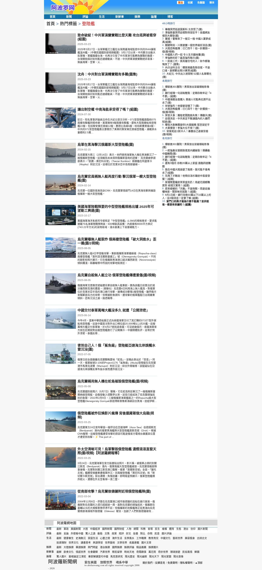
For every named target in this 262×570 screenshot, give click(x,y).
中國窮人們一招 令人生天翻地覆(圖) (185, 54)
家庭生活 (93, 537)
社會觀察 (93, 551)
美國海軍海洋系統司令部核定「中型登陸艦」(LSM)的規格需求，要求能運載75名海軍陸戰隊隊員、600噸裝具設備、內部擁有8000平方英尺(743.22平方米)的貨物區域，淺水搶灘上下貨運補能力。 (117, 224)
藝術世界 (178, 537)
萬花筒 (152, 551)
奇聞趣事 (141, 551)
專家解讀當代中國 (98, 556)
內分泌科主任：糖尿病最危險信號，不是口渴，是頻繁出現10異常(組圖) (186, 69)
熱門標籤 (68, 23)
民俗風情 (187, 551)
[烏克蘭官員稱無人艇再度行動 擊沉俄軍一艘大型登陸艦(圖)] (60, 185)
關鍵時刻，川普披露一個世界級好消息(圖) (188, 45)
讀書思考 (86, 542)
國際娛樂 (117, 547)
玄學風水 (129, 537)
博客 (170, 16)
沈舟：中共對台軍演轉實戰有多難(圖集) (107, 74)
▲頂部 (198, 562)
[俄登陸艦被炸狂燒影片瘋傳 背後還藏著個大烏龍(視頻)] (60, 421)
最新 (58, 528)
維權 (164, 528)
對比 (142, 533)
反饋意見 (160, 562)
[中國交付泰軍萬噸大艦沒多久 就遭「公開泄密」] (60, 319)
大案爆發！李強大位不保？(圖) (182, 127)
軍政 (66, 528)
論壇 (154, 16)
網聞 (135, 528)
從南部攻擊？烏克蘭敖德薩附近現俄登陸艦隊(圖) (114, 491)
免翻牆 (201, 2)
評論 (85, 16)
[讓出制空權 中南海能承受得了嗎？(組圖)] (60, 118)
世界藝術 (110, 542)
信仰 (193, 528)
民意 (157, 533)
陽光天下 (154, 556)
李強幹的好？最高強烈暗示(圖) (182, 57)
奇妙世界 (163, 551)
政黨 (114, 533)
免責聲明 (173, 562)
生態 (178, 528)
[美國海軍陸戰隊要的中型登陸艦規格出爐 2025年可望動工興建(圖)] (60, 215)
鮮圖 (196, 551)
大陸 (85, 528)
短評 (121, 533)
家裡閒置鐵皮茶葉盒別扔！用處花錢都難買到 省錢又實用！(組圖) (186, 184)
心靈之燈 (105, 537)
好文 (128, 533)
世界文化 (74, 542)
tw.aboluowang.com (94, 565)
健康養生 (69, 537)
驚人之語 (90, 533)
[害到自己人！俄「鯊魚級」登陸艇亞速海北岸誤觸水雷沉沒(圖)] (60, 354)
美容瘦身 (190, 537)
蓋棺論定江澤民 (77, 556)
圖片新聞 (203, 528)
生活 (102, 16)
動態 (99, 533)
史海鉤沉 (81, 537)
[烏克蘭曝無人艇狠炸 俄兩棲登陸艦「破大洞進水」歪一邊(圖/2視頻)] (60, 248)
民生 (157, 528)
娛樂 (137, 16)
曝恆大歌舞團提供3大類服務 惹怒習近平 (187, 124)
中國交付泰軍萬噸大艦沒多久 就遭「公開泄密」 (114, 310)
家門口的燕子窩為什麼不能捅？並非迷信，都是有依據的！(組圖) (185, 203)
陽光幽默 (142, 556)
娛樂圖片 (153, 547)
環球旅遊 (175, 551)
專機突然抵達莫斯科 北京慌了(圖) (183, 29)
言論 (66, 533)
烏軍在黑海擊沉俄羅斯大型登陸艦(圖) (106, 144)
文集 (107, 533)
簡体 (211, 2)
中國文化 (166, 537)
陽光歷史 (130, 556)
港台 (185, 528)
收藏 (190, 2)
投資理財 (61, 542)
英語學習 (98, 542)
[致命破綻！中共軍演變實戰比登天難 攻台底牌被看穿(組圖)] (60, 43)
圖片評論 (167, 533)
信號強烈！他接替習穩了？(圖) (182, 105)
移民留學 (117, 551)
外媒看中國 (77, 533)
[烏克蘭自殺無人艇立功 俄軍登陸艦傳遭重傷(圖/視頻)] (60, 283)
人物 (128, 528)
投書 (135, 533)
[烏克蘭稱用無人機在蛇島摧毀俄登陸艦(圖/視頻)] (60, 390)
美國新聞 (76, 528)
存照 (149, 533)
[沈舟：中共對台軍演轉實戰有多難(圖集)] (60, 82)
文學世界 (122, 542)
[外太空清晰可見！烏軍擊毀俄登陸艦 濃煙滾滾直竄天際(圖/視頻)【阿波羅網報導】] (60, 457)
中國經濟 (95, 528)
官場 (150, 528)
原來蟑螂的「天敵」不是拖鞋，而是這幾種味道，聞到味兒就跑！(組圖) (186, 190)
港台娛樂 (105, 547)
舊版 (180, 2)
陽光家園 (166, 556)
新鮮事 (119, 16)
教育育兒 (153, 537)
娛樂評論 (129, 547)
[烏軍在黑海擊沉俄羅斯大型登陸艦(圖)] (60, 153)
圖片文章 (146, 542)
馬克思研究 (116, 556)
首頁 (52, 16)
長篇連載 (134, 542)
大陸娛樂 (69, 547)
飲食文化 (69, 551)
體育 (171, 528)
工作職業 (141, 537)
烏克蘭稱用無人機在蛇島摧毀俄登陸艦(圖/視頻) (113, 381)
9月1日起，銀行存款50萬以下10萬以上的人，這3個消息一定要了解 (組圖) (186, 196)
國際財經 (119, 528)
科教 (143, 528)
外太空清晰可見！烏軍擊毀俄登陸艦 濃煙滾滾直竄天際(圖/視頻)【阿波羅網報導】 (117, 451)
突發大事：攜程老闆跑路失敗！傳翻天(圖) (188, 115)
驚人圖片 (61, 556)
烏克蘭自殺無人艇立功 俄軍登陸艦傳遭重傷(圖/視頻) (117, 275)
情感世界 (81, 551)
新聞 (69, 16)
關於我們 (148, 562)
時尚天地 (129, 551)
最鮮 (58, 551)
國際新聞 (107, 528)
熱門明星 (93, 547)
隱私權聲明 (186, 562)
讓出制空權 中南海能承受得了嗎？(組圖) (108, 109)
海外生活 (117, 537)
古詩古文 (202, 537)
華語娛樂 (81, 547)
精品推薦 (141, 547)
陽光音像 (178, 556)
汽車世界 (105, 551)
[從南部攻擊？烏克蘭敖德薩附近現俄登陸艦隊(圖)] (60, 500)
